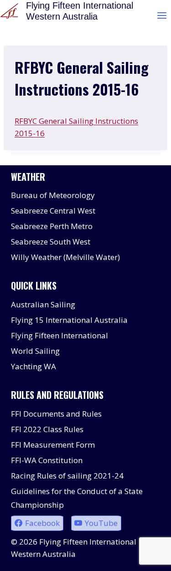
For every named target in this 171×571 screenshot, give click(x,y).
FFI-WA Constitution (47, 460)
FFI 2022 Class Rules (47, 429)
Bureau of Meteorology (53, 195)
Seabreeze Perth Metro (52, 226)
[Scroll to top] (148, 557)
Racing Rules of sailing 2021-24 (67, 475)
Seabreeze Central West (53, 210)
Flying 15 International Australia (69, 320)
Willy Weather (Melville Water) (65, 257)
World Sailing (35, 351)
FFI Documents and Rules (56, 413)
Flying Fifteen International (59, 335)
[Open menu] (161, 15)
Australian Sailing (43, 304)
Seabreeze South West (50, 241)
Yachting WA (33, 366)
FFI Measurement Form (53, 444)
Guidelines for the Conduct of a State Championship (77, 498)
